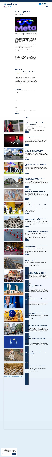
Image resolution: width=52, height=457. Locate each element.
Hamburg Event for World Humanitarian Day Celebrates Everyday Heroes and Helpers (35, 273)
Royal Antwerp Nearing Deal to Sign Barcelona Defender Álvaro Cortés (36, 123)
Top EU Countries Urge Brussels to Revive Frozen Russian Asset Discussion (36, 299)
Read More (26, 132)
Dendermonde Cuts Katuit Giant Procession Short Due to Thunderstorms (36, 245)
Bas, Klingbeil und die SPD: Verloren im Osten (36, 137)
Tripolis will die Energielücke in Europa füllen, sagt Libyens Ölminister (35, 259)
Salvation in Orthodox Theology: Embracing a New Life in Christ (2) (36, 352)
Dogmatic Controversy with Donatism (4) (35, 191)
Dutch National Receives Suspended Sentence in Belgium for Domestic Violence (36, 218)
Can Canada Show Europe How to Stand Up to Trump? (35, 339)
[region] (9, 452)
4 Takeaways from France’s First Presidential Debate (35, 164)
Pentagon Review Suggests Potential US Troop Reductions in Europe (36, 312)
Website (16, 107)
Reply (15, 84)
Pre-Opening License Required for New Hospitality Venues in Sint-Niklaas (34, 150)
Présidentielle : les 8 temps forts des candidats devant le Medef (36, 205)
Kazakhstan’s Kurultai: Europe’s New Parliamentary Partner (33, 286)
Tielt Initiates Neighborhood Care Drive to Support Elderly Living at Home (35, 179)
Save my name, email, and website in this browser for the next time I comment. (25, 111)
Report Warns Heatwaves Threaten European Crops (35, 365)
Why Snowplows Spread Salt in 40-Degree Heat (36, 231)
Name (16, 100)
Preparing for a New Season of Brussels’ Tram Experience (36, 326)
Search (47, 6)
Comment (16, 92)
